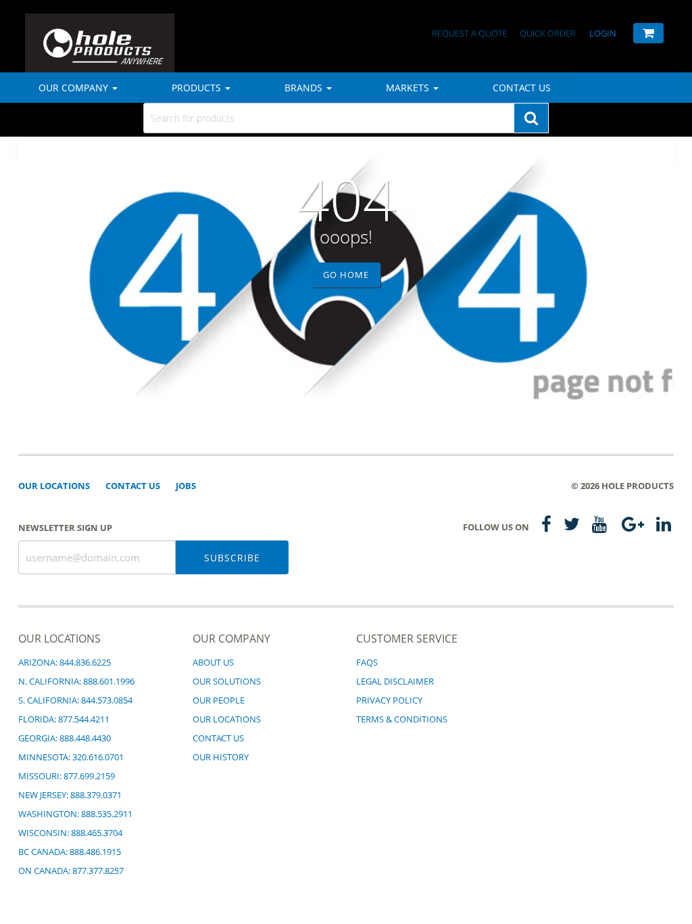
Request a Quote (471, 33)
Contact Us (522, 87)
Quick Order (548, 33)
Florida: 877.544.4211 (63, 719)
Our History (221, 757)
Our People (219, 700)
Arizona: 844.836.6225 (64, 662)
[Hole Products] (72, 31)
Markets (409, 87)
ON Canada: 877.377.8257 (71, 870)
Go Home (346, 275)
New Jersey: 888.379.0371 (70, 795)
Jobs (186, 486)
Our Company (75, 87)
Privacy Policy (389, 700)
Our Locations (54, 486)
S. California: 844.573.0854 (75, 700)
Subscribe (232, 557)
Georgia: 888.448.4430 (64, 738)
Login (602, 33)
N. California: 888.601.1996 (76, 681)
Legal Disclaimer (395, 681)
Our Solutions (227, 681)
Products (198, 87)
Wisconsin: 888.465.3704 (70, 833)
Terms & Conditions (401, 719)
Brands (305, 87)
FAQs (367, 662)
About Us (213, 662)
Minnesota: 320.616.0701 (71, 757)
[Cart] (648, 33)
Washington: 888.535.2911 (75, 814)
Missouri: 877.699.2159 (66, 776)
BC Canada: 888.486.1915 (69, 852)
